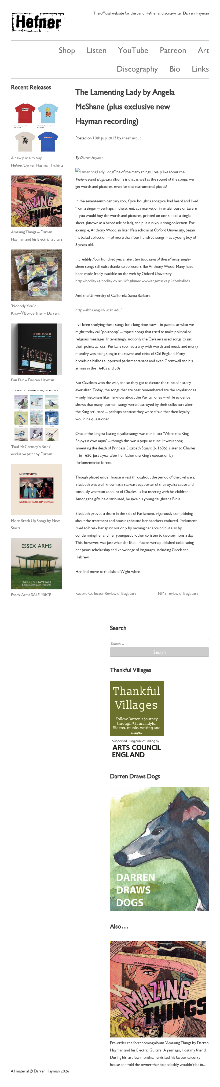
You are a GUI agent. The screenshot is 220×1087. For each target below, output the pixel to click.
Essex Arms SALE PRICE (31, 594)
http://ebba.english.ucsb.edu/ (98, 309)
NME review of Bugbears (178, 593)
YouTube (133, 49)
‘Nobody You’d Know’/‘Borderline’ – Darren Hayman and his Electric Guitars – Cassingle (37, 309)
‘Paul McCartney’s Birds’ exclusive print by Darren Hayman (31, 450)
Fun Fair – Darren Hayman (32, 379)
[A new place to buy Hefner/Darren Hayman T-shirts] (36, 127)
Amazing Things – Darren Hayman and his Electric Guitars (37, 235)
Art (203, 49)
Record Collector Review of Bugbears (105, 593)
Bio (174, 68)
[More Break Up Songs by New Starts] (36, 489)
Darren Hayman (91, 157)
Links (200, 68)
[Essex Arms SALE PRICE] (36, 563)
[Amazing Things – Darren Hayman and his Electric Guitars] (36, 201)
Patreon (173, 49)
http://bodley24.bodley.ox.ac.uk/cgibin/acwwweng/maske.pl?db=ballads (132, 280)
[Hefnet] (38, 29)
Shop (67, 49)
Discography (137, 68)
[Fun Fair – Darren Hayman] (36, 349)
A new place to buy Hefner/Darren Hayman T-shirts (37, 161)
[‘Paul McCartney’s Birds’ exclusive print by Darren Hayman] (36, 415)
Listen (97, 49)
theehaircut (131, 137)
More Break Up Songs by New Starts (35, 523)
